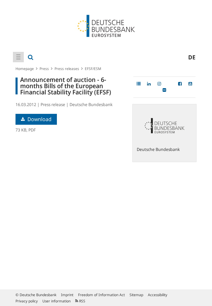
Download (38, 119)
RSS (81, 300)
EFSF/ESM (93, 68)
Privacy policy (27, 300)
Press (44, 68)
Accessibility (157, 294)
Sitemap (136, 294)
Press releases (67, 68)
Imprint (67, 294)
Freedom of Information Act (101, 294)
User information (56, 300)
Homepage (25, 68)
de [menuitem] (191, 57)
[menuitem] (18, 57)
